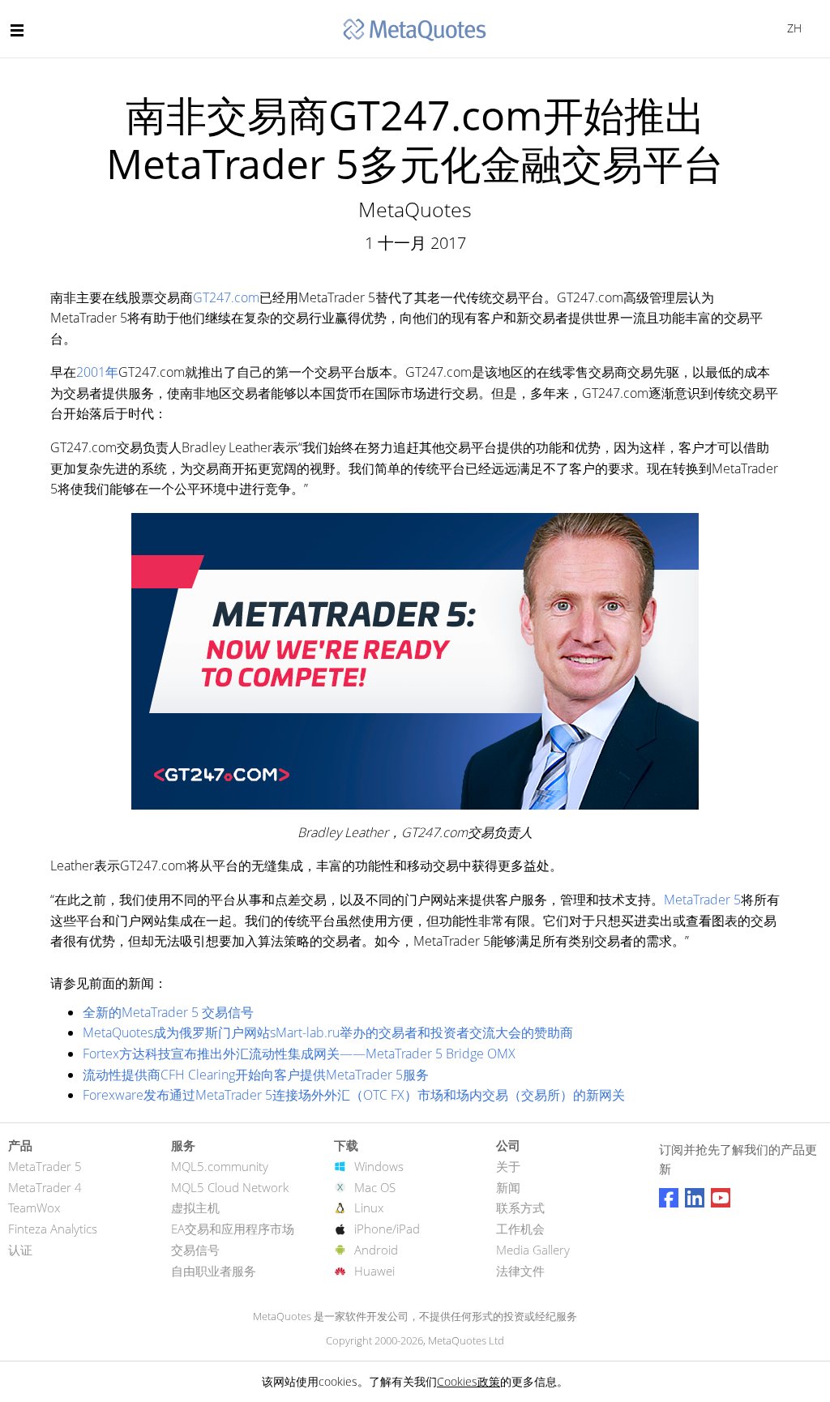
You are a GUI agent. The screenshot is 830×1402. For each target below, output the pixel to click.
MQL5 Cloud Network (230, 1187)
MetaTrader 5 (702, 899)
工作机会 (520, 1228)
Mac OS (375, 1187)
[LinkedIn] (694, 1198)
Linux (368, 1207)
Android (376, 1250)
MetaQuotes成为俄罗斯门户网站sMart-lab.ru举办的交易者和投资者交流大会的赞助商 (328, 1032)
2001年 (97, 372)
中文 (791, 28)
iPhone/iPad (387, 1228)
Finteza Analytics (52, 1228)
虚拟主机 (195, 1207)
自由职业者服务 (213, 1271)
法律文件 (520, 1271)
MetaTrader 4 (45, 1187)
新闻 (508, 1187)
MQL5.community (219, 1166)
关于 (508, 1166)
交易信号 (195, 1250)
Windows (379, 1166)
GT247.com (226, 297)
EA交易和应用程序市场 (232, 1228)
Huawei (374, 1271)
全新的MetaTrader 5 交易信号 (168, 1012)
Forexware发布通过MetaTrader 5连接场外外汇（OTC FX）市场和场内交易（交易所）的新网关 (354, 1095)
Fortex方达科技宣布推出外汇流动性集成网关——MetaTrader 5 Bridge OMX (299, 1053)
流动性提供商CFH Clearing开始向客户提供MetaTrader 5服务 (256, 1075)
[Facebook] (668, 1198)
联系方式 (520, 1207)
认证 (20, 1250)
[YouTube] (720, 1198)
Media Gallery (533, 1250)
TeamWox (34, 1207)
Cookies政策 (468, 1381)
